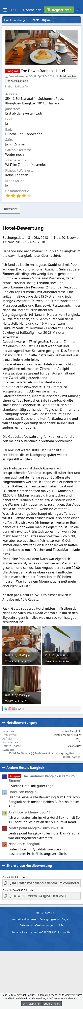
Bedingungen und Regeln (54, 919)
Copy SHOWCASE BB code (17, 890)
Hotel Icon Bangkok (23, 792)
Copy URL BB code (13, 877)
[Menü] (5, 10)
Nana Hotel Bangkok (24, 844)
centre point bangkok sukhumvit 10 (35, 828)
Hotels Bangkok (71, 731)
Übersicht (10, 209)
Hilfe (60, 925)
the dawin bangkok (17, 81)
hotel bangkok (68, 76)
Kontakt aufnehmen (24, 919)
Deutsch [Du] (48, 913)
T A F (13, 10)
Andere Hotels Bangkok (25, 767)
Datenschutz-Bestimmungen (37, 925)
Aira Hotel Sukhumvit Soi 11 (29, 812)
